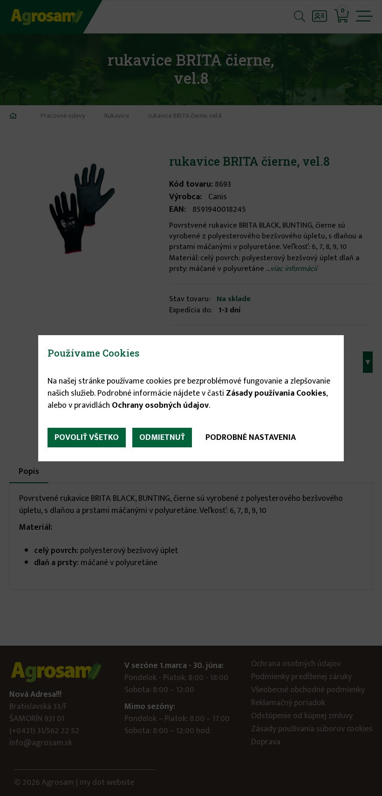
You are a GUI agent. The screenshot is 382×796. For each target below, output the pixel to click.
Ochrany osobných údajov (160, 405)
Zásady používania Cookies (276, 393)
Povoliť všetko (87, 438)
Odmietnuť (162, 438)
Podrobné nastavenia (250, 438)
